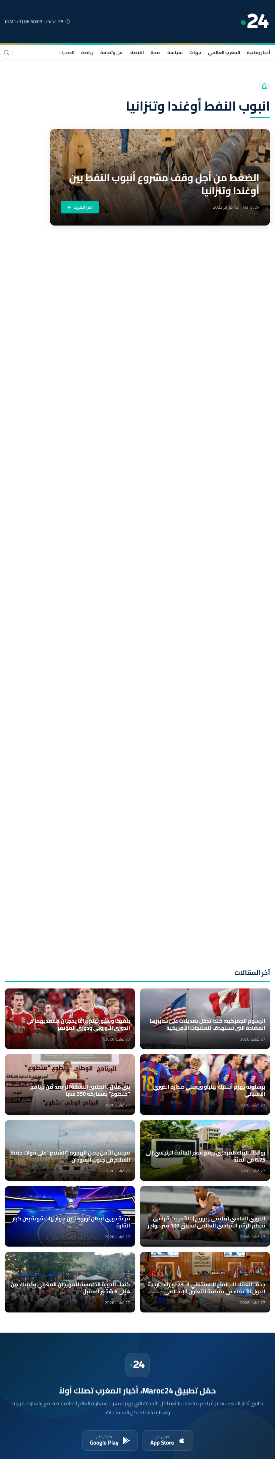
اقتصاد (136, 52)
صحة (156, 52)
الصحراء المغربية (57, 52)
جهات (195, 52)
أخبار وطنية (258, 52)
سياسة (175, 52)
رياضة (87, 52)
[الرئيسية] (264, 86)
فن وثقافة (111, 52)
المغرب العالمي (224, 52)
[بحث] (6, 52)
